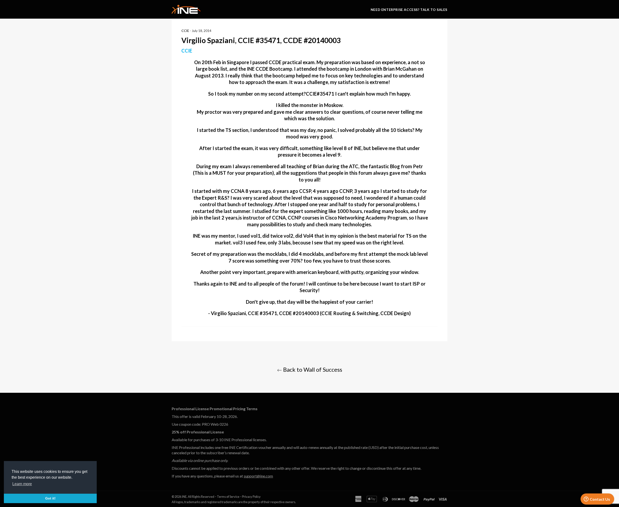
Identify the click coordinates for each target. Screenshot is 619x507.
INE (184, 497)
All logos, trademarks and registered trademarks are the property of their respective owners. (234, 502)
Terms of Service (228, 497)
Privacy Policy (251, 497)
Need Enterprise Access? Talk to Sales (409, 10)
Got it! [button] (50, 498)
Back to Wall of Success (312, 369)
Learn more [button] (22, 484)
